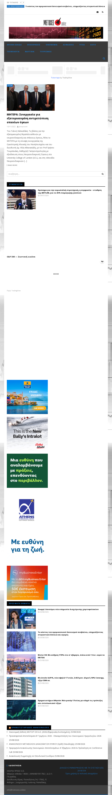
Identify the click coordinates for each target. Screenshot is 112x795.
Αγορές (11, 6)
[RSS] (102, 11)
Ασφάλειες (68, 45)
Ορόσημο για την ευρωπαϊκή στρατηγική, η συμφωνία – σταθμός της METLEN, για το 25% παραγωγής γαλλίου (70, 191)
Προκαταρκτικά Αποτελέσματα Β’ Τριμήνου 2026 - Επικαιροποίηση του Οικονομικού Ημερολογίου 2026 (55, 736)
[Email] (97, 11)
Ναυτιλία (29, 51)
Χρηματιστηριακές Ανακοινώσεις (30, 727)
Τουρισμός (46, 51)
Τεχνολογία (13, 51)
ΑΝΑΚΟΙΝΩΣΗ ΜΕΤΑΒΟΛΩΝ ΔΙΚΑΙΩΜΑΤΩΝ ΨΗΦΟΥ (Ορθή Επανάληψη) (41, 744)
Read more (12, 165)
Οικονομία (52, 45)
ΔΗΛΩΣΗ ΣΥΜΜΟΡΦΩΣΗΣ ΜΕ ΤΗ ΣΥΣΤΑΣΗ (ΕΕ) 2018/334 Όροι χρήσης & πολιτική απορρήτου (82, 770)
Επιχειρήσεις (33, 45)
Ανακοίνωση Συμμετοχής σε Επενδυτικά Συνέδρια (31, 756)
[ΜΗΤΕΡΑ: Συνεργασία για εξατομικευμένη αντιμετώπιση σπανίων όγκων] (31, 97)
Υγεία (82, 45)
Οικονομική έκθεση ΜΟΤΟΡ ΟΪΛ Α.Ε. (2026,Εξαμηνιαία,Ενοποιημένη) (39, 732)
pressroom (23, 127)
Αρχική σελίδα (14, 45)
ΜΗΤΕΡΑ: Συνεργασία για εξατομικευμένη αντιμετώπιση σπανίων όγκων (27, 118)
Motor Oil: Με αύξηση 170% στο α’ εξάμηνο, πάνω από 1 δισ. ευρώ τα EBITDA (50, 6)
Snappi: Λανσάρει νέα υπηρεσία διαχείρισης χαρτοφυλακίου (68, 609)
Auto (93, 45)
